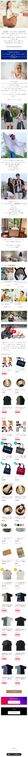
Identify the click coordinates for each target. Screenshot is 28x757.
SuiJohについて (7, 306)
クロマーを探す (20, 286)
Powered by (12, 750)
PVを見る (20, 306)
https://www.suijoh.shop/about (14, 46)
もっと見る (14, 691)
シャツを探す (7, 285)
